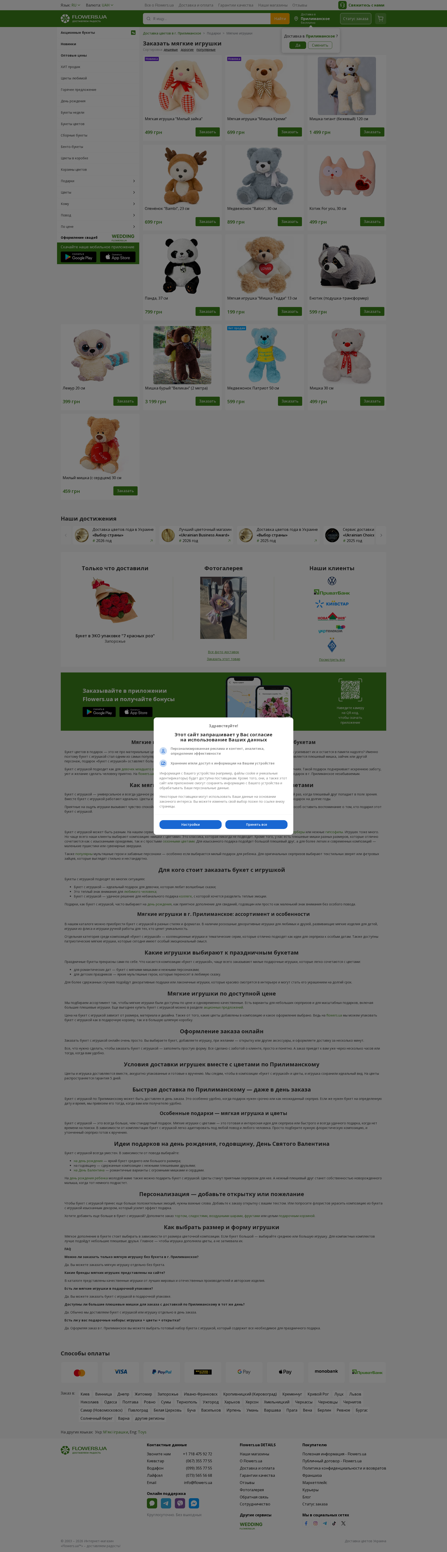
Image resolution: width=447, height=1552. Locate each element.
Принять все (256, 824)
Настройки (190, 824)
